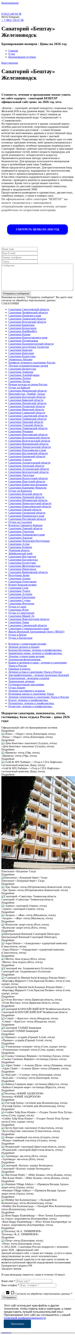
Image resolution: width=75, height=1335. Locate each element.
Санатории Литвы (19, 381)
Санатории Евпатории (21, 597)
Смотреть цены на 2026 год (37, 229)
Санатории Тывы (18, 622)
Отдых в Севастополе (21, 612)
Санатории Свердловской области (28, 309)
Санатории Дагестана (21, 475)
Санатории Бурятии (20, 547)
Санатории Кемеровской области (28, 572)
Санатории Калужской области (27, 396)
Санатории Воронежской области (28, 443)
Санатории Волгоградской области (29, 440)
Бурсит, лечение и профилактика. (28, 700)
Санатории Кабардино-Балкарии (27, 484)
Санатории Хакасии (20, 537)
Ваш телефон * (10, 1285)
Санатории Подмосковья (23, 340)
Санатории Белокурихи (22, 328)
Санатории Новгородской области (28, 619)
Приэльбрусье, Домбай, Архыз (26, 393)
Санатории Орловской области (26, 512)
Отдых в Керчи (17, 634)
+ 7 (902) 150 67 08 (12, 20)
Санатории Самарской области (26, 412)
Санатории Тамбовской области (27, 418)
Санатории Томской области (25, 528)
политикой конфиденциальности (25, 1318)
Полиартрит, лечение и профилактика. (31, 703)
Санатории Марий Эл (21, 615)
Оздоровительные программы (26, 684)
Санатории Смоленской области (27, 625)
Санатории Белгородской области (28, 472)
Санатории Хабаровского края (26, 534)
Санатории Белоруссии (22, 368)
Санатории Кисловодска (23, 559)
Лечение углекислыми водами (26, 656)
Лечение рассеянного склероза (26, 690)
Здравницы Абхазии (20, 359)
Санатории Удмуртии (21, 531)
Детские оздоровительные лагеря (28, 365)
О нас (11, 53)
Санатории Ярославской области (28, 434)
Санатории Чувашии (20, 431)
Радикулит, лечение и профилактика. (30, 706)
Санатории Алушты (20, 594)
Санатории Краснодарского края (27, 337)
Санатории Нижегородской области (29, 503)
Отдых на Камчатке (20, 490)
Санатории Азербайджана (23, 375)
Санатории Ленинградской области (29, 447)
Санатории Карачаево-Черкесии (27, 487)
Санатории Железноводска (24, 565)
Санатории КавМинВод (22, 331)
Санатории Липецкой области (26, 497)
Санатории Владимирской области (29, 437)
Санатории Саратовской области (27, 415)
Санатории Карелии (20, 350)
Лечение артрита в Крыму (24, 646)
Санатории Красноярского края (27, 450)
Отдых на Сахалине (20, 522)
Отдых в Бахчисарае (20, 637)
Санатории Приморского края (26, 515)
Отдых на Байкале (19, 387)
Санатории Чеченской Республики (29, 540)
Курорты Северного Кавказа (25, 525)
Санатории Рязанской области (26, 409)
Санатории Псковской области (26, 406)
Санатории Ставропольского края (28, 628)
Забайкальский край (20, 553)
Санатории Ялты (18, 609)
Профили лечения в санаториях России (31, 362)
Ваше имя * (8, 1281)
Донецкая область (19, 550)
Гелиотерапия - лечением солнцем (28, 678)
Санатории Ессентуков (22, 562)
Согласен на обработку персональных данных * (39, 1293)
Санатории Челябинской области (28, 312)
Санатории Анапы (19, 578)
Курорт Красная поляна (22, 584)
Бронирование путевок (22, 56)
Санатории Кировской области (26, 456)
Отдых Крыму (16, 687)
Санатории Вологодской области (28, 478)
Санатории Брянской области (25, 400)
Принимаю (17, 1323)
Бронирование (10, 2)
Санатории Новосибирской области (29, 506)
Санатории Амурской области (26, 465)
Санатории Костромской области (28, 453)
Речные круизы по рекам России (27, 384)
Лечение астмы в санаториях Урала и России (35, 671)
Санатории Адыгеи (20, 459)
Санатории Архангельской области (29, 462)
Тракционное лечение (21, 681)
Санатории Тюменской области (27, 318)
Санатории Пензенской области (27, 403)
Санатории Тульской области (25, 425)
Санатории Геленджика (22, 581)
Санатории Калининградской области (31, 343)
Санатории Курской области (25, 493)
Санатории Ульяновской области (27, 428)
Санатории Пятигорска (22, 569)
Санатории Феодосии (21, 603)
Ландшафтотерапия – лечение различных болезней (38, 675)
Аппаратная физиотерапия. (24, 659)
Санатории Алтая (18, 544)
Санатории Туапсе (19, 590)
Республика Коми (18, 575)
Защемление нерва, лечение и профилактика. (35, 653)
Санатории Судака (19, 600)
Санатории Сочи (18, 587)
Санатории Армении (20, 371)
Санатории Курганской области (27, 321)
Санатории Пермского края (24, 315)
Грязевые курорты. (19, 668)
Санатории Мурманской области (27, 500)
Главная (13, 50)
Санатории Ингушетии (22, 556)
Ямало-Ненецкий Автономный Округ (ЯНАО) (36, 631)
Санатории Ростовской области (27, 518)
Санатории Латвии (19, 378)
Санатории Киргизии (21, 353)
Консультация (9, 62)
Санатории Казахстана (21, 356)
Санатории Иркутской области (26, 481)
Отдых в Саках (17, 606)
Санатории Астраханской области (28, 468)
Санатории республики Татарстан (28, 346)
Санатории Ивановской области (27, 390)
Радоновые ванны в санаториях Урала (31, 693)
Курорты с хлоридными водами (27, 643)
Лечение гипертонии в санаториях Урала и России (38, 696)
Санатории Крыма (19, 334)
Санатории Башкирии (21, 324)
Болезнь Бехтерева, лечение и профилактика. (35, 650)
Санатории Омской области (25, 509)
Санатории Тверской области (25, 421)
